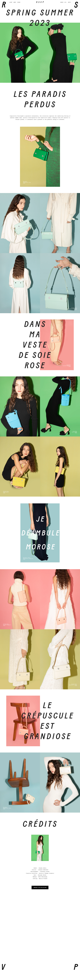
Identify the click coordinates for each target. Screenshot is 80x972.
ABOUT (15, 2)
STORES (18, 2)
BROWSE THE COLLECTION (40, 887)
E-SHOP (10, 2)
